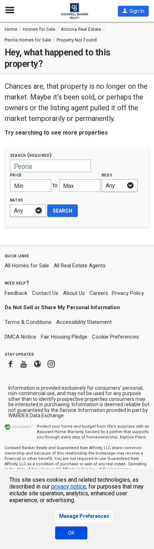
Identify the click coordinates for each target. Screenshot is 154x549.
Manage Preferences (84, 516)
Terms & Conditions (28, 322)
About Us (74, 293)
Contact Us (45, 293)
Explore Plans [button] (133, 437)
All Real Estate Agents (80, 265)
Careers (99, 293)
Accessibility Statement (84, 322)
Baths (17, 200)
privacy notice (68, 486)
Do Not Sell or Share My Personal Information (62, 307)
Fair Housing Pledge (64, 337)
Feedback (16, 293)
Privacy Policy (128, 293)
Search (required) (31, 155)
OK (71, 533)
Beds (107, 175)
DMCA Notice (20, 337)
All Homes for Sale (27, 265)
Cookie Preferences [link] (115, 337)
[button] (133, 11)
